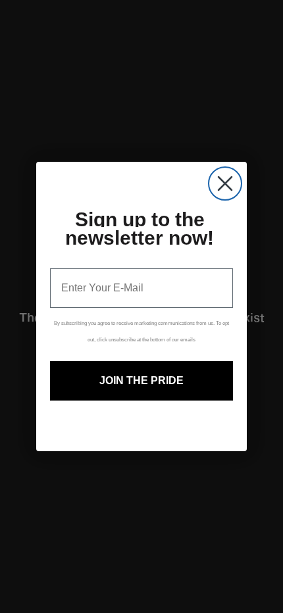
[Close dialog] (225, 183)
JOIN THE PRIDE (141, 380)
